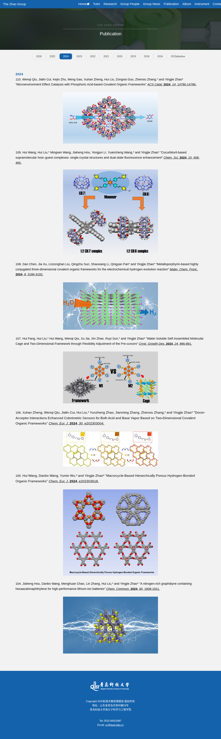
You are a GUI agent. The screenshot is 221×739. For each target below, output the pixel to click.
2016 (160, 56)
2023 (79, 56)
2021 (106, 56)
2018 (146, 56)
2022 (92, 56)
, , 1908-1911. (133, 589)
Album (186, 4)
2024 (66, 56)
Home (82, 4)
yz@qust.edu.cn (114, 725)
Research (110, 4)
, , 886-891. (165, 343)
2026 (39, 56)
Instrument (202, 4)
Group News (151, 4)
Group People (130, 4)
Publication (171, 4)
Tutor (96, 4)
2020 (119, 56)
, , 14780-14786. (171, 84)
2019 (133, 56)
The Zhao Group (14, 4)
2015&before (178, 56)
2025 (52, 56)
